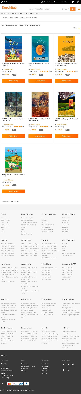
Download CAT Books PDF (28, 341)
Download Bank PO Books (8, 303)
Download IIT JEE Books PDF (29, 331)
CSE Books (65, 305)
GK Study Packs (46, 308)
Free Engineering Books (28, 218)
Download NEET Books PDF (29, 334)
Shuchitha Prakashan (48, 225)
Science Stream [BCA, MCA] (29, 222)
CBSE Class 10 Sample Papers (30, 248)
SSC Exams (65, 229)
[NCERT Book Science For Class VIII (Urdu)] (40, 49)
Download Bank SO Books (8, 308)
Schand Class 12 (46, 270)
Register (67, 2)
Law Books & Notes (26, 234)
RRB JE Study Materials (28, 303)
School (14, 13)
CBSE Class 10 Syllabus (8, 248)
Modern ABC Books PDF (8, 281)
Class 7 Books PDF (67, 270)
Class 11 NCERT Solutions (49, 246)
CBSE (2, 229)
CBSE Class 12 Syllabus (8, 244)
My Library (44, 373)
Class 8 (20, 13)
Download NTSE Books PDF (29, 336)
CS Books (44, 220)
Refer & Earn (45, 364)
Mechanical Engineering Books (71, 303)
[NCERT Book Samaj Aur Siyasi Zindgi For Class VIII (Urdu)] (66, 49)
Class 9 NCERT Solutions (49, 258)
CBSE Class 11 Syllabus (8, 246)
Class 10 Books (5, 222)
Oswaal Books (5, 227)
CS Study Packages (47, 232)
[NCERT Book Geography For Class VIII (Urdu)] (66, 104)
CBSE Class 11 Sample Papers (30, 246)
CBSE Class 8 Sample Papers (29, 253)
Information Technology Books (71, 312)
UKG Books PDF (66, 279)
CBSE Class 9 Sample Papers (29, 251)
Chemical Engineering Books (70, 315)
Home (3, 13)
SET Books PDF (5, 338)
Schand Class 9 (46, 277)
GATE (63, 248)
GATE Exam (65, 222)
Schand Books (46, 227)
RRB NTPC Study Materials (29, 308)
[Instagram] (68, 370)
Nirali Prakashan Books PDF (9, 268)
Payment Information (7, 375)
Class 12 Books (5, 218)
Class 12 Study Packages (49, 303)
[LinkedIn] (63, 370)
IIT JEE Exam (65, 225)
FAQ (2, 366)
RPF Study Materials (27, 310)
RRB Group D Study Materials (29, 305)
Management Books (27, 220)
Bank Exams (65, 220)
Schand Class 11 (46, 272)
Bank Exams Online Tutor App (50, 334)
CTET (63, 251)
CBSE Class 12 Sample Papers (30, 244)
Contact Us (3, 355)
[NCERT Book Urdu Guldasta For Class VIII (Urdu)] (13, 49)
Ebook (25, 13)
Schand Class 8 (46, 279)
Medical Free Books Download (70, 336)
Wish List (44, 371)
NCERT (8, 13)
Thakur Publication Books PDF (9, 272)
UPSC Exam (65, 232)
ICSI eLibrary (24, 364)
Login (62, 2)
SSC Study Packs (46, 310)
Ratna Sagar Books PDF (8, 274)
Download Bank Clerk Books (9, 305)
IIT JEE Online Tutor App (48, 331)
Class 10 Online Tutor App (49, 338)
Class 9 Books (5, 225)
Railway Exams (66, 218)
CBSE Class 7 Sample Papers (29, 255)
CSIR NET (64, 246)
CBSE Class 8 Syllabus (7, 253)
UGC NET (64, 244)
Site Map (23, 371)
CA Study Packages (47, 229)
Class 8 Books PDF (67, 268)
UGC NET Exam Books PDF (8, 331)
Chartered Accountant (68, 253)
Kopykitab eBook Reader (28, 366)
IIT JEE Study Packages (48, 305)
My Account (45, 366)
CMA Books (45, 222)
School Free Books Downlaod (70, 343)
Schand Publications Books (49, 268)
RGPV (23, 232)
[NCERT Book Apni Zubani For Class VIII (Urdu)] (13, 160)
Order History (45, 368)
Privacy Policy (5, 368)
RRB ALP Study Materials (28, 312)
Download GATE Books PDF (29, 338)
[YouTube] (73, 365)
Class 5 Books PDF (67, 274)
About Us (3, 364)
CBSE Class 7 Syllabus (7, 255)
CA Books (44, 218)
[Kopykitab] (9, 7)
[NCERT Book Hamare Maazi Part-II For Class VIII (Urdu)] (13, 104)
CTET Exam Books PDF (7, 334)
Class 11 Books (5, 220)
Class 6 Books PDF (67, 272)
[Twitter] (68, 365)
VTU (22, 229)
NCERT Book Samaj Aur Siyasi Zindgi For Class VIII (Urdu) (66, 64)
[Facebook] (63, 365)
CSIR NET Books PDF (7, 336)
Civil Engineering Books (69, 308)
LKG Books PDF (66, 277)
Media (3, 373)
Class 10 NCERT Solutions (49, 248)
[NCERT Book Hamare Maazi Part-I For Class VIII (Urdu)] (40, 104)
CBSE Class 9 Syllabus (7, 251)
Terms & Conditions (6, 371)
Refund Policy (5, 378)
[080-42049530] (73, 2)
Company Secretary (67, 255)
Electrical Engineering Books (70, 310)
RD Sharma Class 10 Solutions (50, 251)
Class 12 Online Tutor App (49, 336)
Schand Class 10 (46, 274)
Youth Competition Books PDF (9, 270)
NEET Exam (65, 227)
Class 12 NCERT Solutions (49, 244)
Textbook (31, 13)
